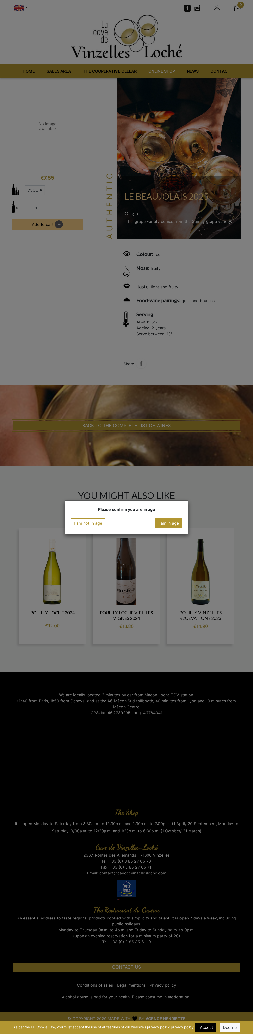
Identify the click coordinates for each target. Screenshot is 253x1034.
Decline (230, 1027)
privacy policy (182, 1027)
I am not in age (88, 523)
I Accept (205, 1027)
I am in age (168, 523)
